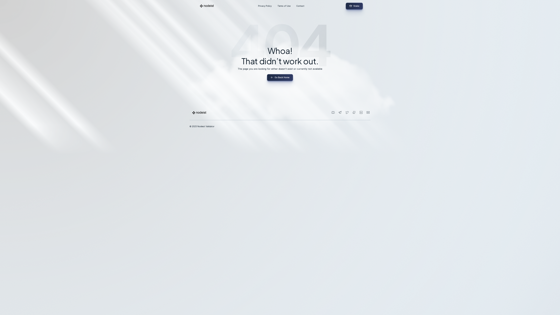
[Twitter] (347, 112)
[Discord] (333, 112)
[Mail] (368, 112)
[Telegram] (340, 112)
